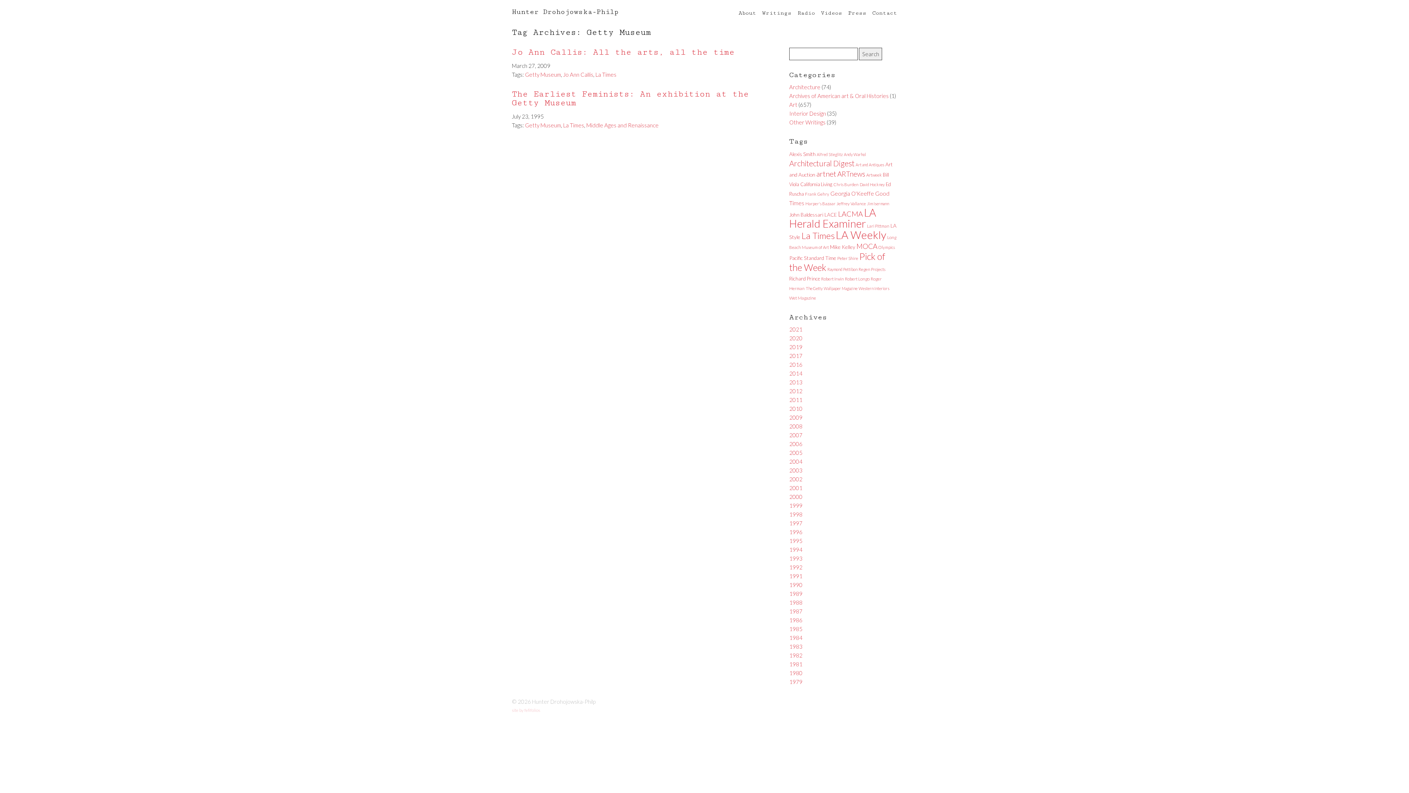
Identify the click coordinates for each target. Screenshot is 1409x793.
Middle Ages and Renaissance (622, 125)
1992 (795, 567)
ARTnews (851, 174)
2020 (795, 338)
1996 (795, 532)
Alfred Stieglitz (830, 154)
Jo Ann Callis (578, 74)
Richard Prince (804, 279)
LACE (830, 214)
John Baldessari (806, 215)
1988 (795, 602)
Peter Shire (847, 258)
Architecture (804, 87)
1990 (795, 585)
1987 (795, 611)
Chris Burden (846, 184)
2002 (795, 479)
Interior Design (807, 113)
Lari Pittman (878, 226)
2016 (795, 364)
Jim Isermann (878, 203)
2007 (795, 435)
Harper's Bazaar (820, 203)
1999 (795, 505)
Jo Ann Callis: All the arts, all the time (623, 52)
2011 (795, 399)
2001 (795, 488)
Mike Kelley (842, 247)
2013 (795, 382)
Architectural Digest (822, 163)
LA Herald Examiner (832, 218)
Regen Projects (872, 269)
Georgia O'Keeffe (852, 193)
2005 (795, 452)
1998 (795, 514)
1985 (795, 629)
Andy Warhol (855, 154)
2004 (795, 461)
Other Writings (807, 122)
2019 (795, 347)
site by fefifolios (526, 710)
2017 (795, 355)
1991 (795, 576)
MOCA (866, 246)
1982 (795, 655)
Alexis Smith (802, 154)
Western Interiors (874, 288)
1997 (795, 523)
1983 (795, 646)
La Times (606, 74)
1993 (795, 558)
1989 (795, 593)
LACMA (850, 214)
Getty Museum (543, 74)
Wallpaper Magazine (841, 288)
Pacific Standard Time (812, 258)
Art (793, 104)
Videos (831, 13)
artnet (826, 173)
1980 (795, 673)
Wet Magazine (802, 298)
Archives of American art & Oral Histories (839, 96)
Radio (806, 13)
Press (857, 13)
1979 (795, 681)
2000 (795, 496)
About (747, 13)
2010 (795, 408)
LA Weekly (861, 234)
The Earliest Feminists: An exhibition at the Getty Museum (630, 98)
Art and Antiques (870, 164)
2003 (795, 470)
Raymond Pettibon (842, 269)
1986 (795, 620)
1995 (795, 540)
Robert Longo (857, 278)
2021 (795, 329)
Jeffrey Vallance (851, 203)
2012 (795, 391)
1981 (795, 664)
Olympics (886, 247)
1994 (795, 549)
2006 (795, 444)
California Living (816, 184)
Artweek (874, 175)
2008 (795, 426)
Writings (776, 13)
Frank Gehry (817, 194)
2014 (795, 373)
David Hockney (872, 184)
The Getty (814, 288)
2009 (795, 417)
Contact (884, 13)
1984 (795, 637)
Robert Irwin (832, 278)
